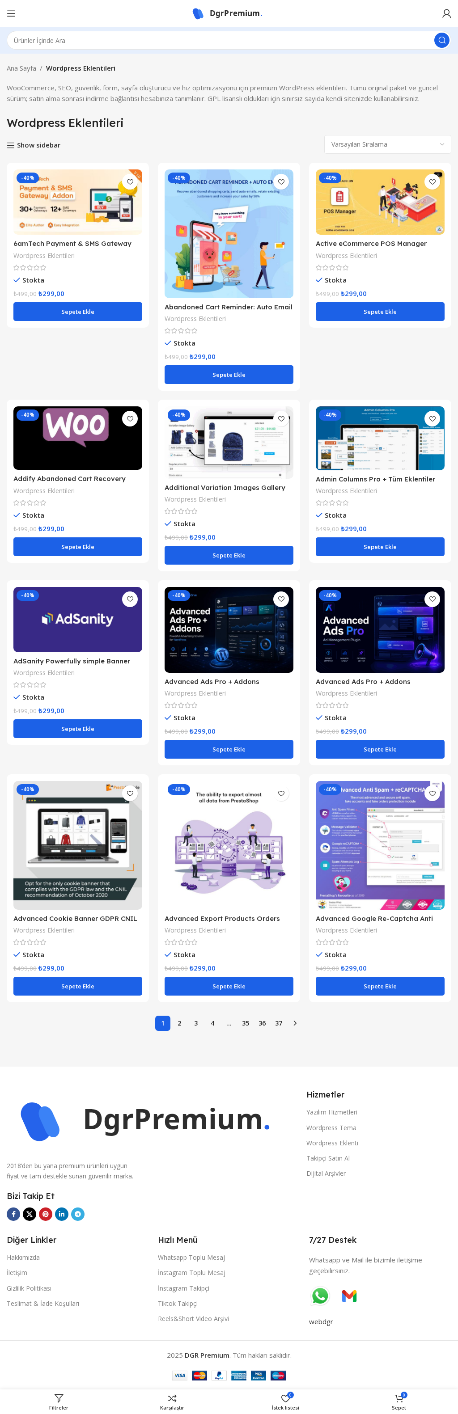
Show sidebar (38, 145)
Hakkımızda (23, 1257)
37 (278, 1023)
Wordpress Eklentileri (44, 255)
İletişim (17, 1272)
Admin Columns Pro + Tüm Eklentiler (375, 479)
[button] (77, 311)
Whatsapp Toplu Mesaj (191, 1257)
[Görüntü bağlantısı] (152, 1119)
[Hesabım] (447, 13)
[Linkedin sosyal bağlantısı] (61, 1214)
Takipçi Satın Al (328, 1158)
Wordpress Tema (331, 1127)
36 (262, 1023)
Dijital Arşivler (326, 1173)
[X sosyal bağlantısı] (29, 1214)
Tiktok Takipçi (178, 1303)
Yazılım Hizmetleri (331, 1112)
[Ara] (442, 40)
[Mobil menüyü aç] (11, 13)
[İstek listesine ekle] (130, 182)
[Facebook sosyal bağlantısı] (13, 1214)
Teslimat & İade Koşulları (43, 1303)
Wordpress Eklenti (332, 1143)
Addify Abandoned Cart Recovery (69, 478)
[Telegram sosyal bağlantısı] (78, 1214)
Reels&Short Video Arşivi (193, 1318)
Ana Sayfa (21, 67)
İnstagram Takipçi (183, 1288)
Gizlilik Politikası (29, 1288)
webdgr (321, 1321)
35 (245, 1023)
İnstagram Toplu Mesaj (191, 1272)
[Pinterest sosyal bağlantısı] (45, 1214)
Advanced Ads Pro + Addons (212, 681)
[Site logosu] (229, 12)
